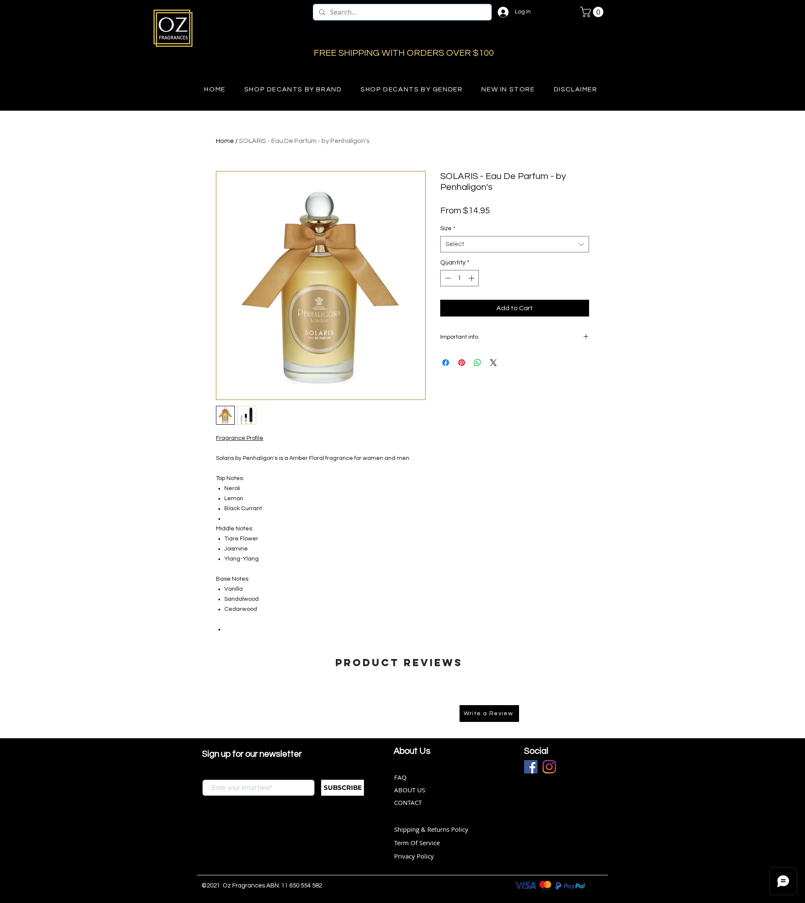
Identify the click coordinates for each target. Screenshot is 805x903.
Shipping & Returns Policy (431, 829)
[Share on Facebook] (446, 363)
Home (225, 141)
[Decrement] (447, 278)
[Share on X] (493, 363)
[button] (593, 12)
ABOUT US (409, 790)
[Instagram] (549, 766)
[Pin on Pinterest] (462, 363)
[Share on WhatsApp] (478, 363)
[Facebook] (531, 766)
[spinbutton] (460, 278)
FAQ (400, 777)
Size (447, 228)
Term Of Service (417, 842)
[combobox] (514, 244)
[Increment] (472, 278)
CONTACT (408, 802)
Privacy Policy (414, 856)
